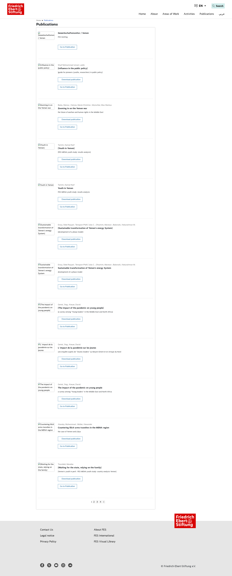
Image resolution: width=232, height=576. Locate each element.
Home (142, 13)
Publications (207, 13)
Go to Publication (67, 47)
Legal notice (47, 535)
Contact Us (46, 529)
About (154, 13)
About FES (100, 529)
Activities (189, 13)
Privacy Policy (48, 541)
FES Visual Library (104, 541)
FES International (104, 535)
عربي (222, 13)
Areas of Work (171, 13)
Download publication (71, 80)
